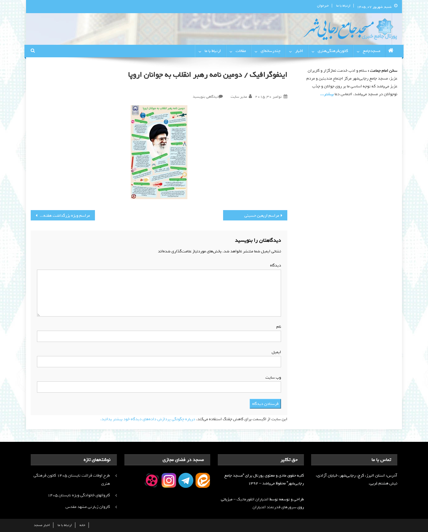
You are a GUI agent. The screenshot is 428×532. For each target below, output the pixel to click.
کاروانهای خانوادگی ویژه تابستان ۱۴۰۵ (79, 495)
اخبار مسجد (42, 525)
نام (277, 326)
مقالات (241, 51)
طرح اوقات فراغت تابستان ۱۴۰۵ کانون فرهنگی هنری (72, 479)
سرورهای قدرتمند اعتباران (274, 507)
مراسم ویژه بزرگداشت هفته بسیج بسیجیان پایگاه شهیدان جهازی (60, 215)
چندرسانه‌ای (270, 51)
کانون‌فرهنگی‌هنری (333, 51)
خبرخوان (323, 5)
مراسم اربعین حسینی (261, 215)
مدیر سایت (239, 97)
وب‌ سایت (273, 377)
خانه (82, 525)
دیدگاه (274, 265)
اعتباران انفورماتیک (253, 499)
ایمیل (275, 352)
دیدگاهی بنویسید (206, 97)
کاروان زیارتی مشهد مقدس (87, 507)
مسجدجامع (371, 51)
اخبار (299, 51)
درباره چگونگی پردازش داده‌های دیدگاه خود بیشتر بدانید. (147, 419)
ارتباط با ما (343, 5)
